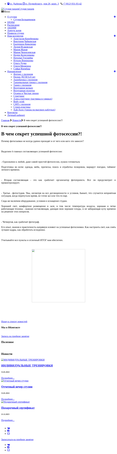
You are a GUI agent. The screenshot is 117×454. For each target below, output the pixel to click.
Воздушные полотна (24, 90)
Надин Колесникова (23, 55)
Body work (18, 101)
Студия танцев (26, 9)
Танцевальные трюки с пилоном (30, 82)
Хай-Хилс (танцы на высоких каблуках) (34, 109)
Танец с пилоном (22, 85)
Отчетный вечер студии (16, 386)
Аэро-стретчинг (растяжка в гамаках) (32, 98)
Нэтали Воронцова (23, 60)
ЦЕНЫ (11, 22)
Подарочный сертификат (18, 407)
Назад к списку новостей (14, 321)
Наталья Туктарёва (23, 57)
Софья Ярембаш (21, 68)
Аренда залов (14, 30)
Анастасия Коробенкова (25, 38)
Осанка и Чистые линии (26, 93)
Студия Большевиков (24, 19)
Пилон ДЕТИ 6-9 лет (24, 77)
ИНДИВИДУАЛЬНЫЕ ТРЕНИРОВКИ (27, 365)
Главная (5, 120)
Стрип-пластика (21, 107)
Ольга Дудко (20, 63)
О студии (12, 16)
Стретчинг (19, 96)
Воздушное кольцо (23, 88)
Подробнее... (7, 378)
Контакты (12, 112)
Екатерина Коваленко (24, 44)
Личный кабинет (16, 115)
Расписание (13, 25)
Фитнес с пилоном (23, 74)
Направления (14, 71)
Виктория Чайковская (24, 41)
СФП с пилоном (21, 104)
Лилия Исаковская (23, 47)
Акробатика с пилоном (25, 79)
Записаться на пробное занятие (17, 439)
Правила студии (15, 33)
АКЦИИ (11, 27)
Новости (16, 120)
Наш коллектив (15, 36)
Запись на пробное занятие (15, 336)
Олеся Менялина (22, 66)
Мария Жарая (20, 49)
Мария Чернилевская (24, 52)
